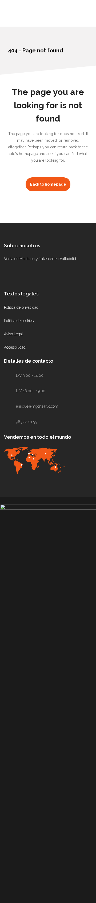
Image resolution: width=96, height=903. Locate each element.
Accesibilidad (15, 347)
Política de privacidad (21, 307)
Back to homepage (48, 184)
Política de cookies (19, 321)
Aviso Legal (13, 334)
